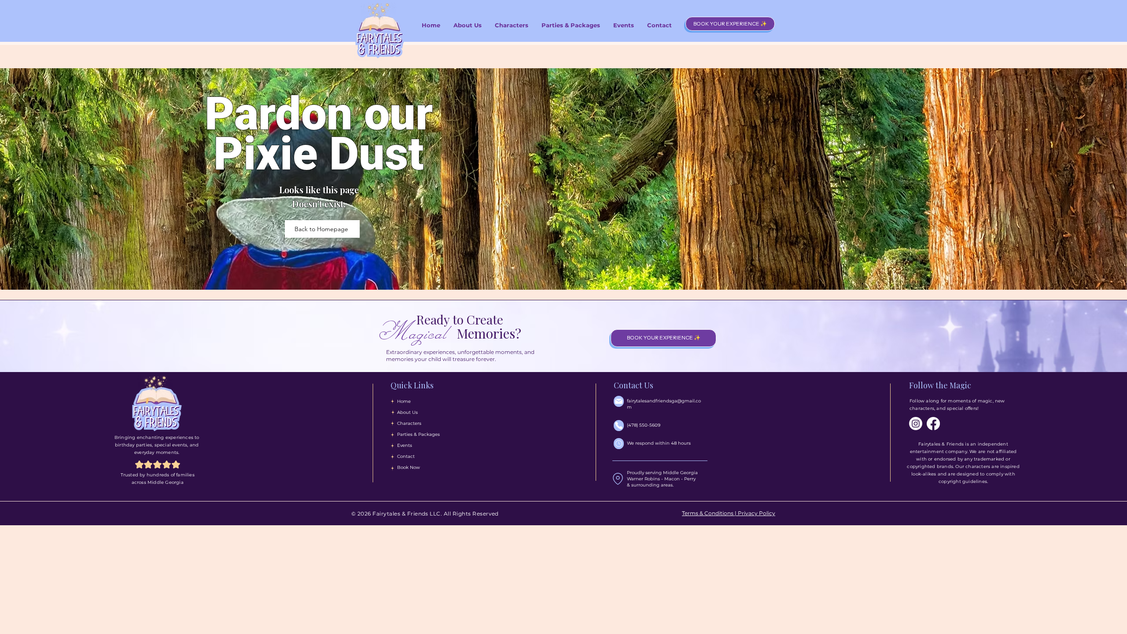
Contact (406, 456)
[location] (618, 479)
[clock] (619, 443)
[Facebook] (933, 423)
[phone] (619, 425)
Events (404, 445)
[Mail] (619, 401)
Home (404, 401)
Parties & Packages (418, 434)
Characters (409, 423)
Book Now (408, 467)
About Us (407, 412)
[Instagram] (915, 423)
